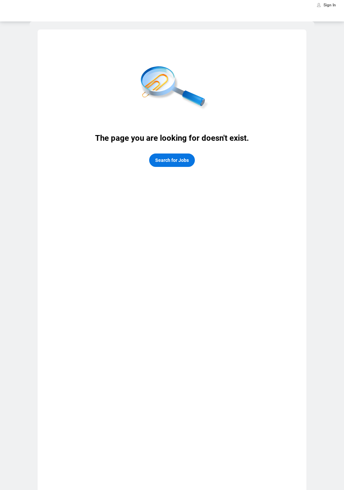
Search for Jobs (172, 160)
